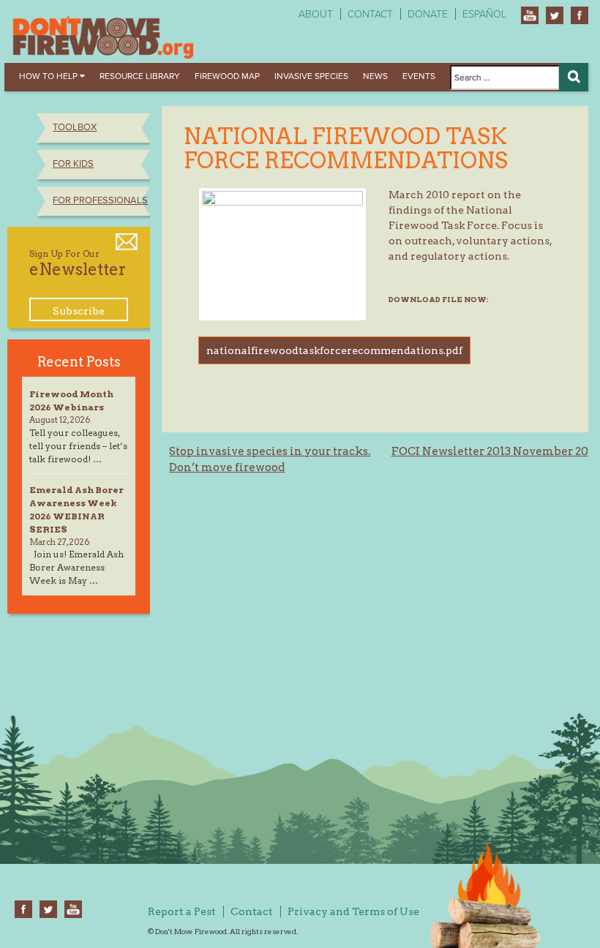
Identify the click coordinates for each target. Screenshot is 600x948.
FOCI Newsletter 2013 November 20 (489, 451)
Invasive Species (311, 76)
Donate (428, 14)
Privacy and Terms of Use (353, 911)
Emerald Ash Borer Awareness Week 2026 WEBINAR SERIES (76, 509)
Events (418, 76)
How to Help (49, 76)
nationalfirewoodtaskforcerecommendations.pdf (334, 350)
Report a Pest (182, 911)
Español (484, 14)
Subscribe (79, 311)
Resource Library (140, 76)
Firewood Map (227, 76)
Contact (370, 14)
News (375, 76)
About (316, 14)
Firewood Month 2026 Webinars (71, 400)
